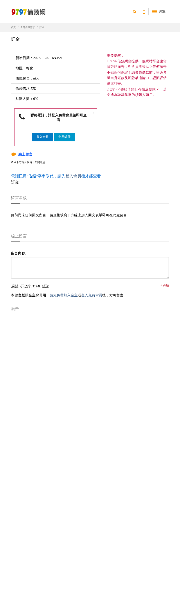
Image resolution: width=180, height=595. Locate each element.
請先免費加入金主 (64, 295)
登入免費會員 (91, 295)
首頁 (13, 27)
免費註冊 (64, 137)
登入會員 (42, 137)
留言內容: (18, 253)
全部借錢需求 (27, 27)
